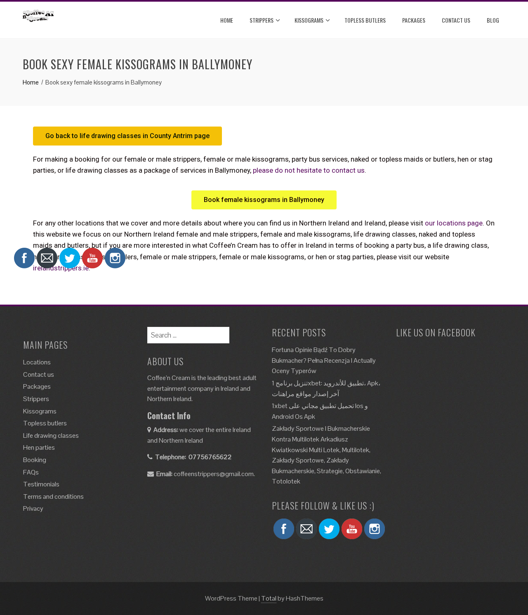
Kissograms (309, 20)
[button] (127, 136)
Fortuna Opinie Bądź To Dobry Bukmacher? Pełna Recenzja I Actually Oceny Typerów (324, 360)
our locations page (454, 223)
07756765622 (210, 457)
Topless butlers (365, 20)
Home (226, 20)
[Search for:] (188, 332)
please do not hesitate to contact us (309, 170)
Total (268, 598)
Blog (493, 20)
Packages (413, 20)
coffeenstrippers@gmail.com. (214, 473)
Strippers (261, 20)
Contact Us (456, 20)
